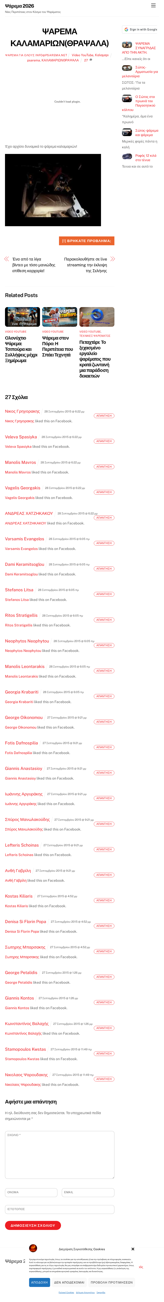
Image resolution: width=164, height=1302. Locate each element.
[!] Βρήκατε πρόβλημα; (86, 241)
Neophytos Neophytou (27, 640)
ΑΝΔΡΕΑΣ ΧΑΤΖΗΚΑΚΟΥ (29, 513)
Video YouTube (82, 55)
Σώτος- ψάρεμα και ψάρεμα (146, 132)
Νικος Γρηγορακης (22, 411)
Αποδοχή (39, 1282)
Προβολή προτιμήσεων (112, 1282)
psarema (33, 60)
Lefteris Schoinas (22, 845)
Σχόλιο (14, 1135)
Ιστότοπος (16, 1209)
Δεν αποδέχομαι (69, 1282)
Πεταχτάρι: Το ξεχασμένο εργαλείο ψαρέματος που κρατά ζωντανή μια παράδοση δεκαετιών (94, 359)
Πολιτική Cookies (66, 1292)
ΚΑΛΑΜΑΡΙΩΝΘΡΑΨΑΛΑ (60, 60)
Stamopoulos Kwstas (25, 1049)
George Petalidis (21, 972)
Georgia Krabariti (21, 691)
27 (86, 60)
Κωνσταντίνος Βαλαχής (27, 1023)
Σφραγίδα (101, 1292)
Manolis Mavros (20, 462)
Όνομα (13, 1192)
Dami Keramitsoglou (24, 564)
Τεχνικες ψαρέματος (95, 335)
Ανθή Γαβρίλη (18, 870)
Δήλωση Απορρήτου (85, 1292)
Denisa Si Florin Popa (25, 921)
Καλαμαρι (102, 55)
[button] (133, 1249)
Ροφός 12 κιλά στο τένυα (145, 158)
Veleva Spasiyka (21, 436)
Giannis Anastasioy (23, 768)
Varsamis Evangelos (24, 538)
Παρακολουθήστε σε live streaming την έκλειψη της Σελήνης (85, 265)
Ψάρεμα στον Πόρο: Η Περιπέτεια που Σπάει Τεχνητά (57, 346)
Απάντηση (104, 415)
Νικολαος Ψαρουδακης (26, 1074)
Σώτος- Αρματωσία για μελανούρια (140, 71)
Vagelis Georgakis (22, 487)
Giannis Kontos (19, 998)
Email (68, 1192)
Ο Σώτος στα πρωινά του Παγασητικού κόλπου (138, 103)
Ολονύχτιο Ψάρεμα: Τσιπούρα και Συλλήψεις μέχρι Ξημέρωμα (21, 349)
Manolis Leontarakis (25, 666)
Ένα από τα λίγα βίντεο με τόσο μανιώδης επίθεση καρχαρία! (34, 265)
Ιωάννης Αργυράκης (24, 793)
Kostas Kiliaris (19, 896)
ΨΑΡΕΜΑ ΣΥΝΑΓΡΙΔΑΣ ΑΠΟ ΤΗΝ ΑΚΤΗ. (139, 48)
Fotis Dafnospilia (21, 742)
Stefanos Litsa (19, 589)
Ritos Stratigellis (21, 615)
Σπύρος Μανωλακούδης (27, 819)
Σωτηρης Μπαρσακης (25, 947)
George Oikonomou (24, 717)
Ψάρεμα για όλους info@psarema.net (36, 55)
